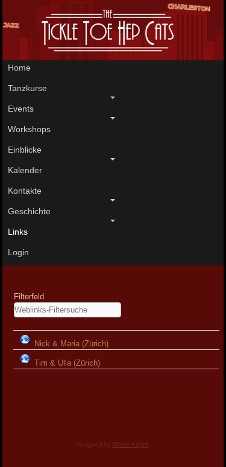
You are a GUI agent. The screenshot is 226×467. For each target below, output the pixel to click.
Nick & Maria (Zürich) (71, 343)
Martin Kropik (131, 444)
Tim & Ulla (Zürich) (67, 362)
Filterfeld (30, 296)
